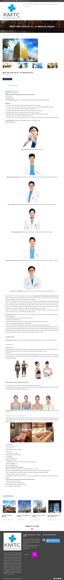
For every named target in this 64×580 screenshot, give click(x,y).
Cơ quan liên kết (47, 4)
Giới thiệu (30, 4)
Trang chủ (25, 4)
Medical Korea (55, 4)
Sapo (22, 578)
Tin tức (24, 6)
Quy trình (35, 4)
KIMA (42, 4)
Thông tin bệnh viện (13, 85)
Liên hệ (28, 6)
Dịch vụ (39, 4)
